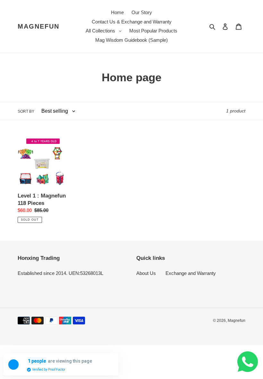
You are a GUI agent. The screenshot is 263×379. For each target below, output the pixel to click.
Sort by (26, 111)
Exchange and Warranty (190, 273)
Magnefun (38, 26)
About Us (146, 273)
